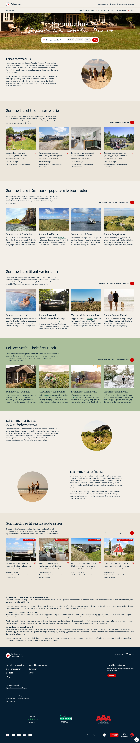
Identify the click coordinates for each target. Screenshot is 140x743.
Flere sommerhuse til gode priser (117, 533)
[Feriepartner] (13, 4)
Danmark (62, 322)
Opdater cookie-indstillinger (16, 688)
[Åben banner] (136, 739)
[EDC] (105, 735)
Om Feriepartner (13, 669)
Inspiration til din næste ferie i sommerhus (113, 360)
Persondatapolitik (12, 685)
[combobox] (55, 40)
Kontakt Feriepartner (15, 665)
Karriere (32, 673)
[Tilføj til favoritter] (35, 153)
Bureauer (33, 669)
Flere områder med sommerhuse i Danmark (113, 202)
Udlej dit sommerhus (103, 4)
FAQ (8, 677)
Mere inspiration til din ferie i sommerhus (114, 283)
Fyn (107, 242)
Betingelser (11, 673)
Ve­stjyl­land (62, 238)
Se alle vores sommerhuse (119, 122)
